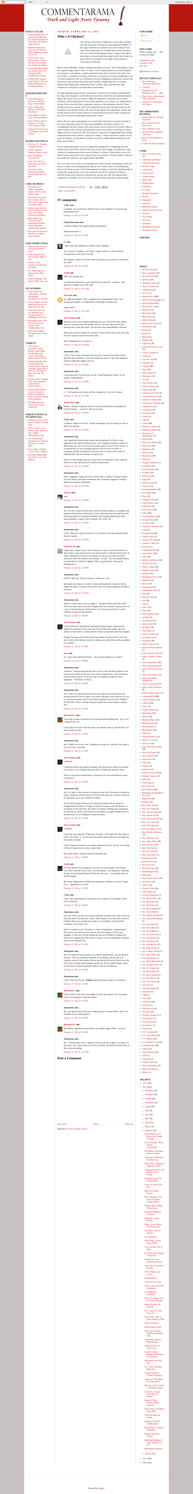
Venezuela (146, 1059)
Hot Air (145, 197)
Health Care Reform (150, 560)
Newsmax (146, 213)
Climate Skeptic (148, 176)
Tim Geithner (147, 1018)
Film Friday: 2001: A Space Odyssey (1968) (154, 1318)
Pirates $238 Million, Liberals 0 (153, 1213)
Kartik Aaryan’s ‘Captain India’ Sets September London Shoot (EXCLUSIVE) (38, 382)
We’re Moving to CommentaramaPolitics (151, 82)
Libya (144, 706)
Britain (145, 337)
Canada (145, 356)
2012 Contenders (149, 273)
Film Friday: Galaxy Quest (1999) (153, 1242)
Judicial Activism (149, 644)
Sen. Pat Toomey (149, 968)
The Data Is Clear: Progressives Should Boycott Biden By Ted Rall (37, 173)
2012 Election (147, 276)
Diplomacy (146, 449)
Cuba (144, 420)
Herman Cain (147, 563)
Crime (144, 416)
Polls (144, 779)
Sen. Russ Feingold (150, 975)
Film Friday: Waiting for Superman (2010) (154, 1165)
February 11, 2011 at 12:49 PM (76, 500)
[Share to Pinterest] (106, 187)
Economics (146, 466)
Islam (144, 607)
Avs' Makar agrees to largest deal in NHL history (36, 273)
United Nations (148, 1052)
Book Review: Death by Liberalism (154, 1429)
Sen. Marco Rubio (149, 955)
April (147, 1122)
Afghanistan (147, 290)
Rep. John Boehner (149, 829)
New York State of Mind (152, 747)
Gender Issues (147, 537)
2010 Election (147, 270)
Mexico (145, 716)
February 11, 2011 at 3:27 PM (76, 984)
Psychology (146, 783)
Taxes (144, 998)
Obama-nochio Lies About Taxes (152, 1347)
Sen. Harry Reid (148, 928)
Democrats (146, 446)
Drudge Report (148, 183)
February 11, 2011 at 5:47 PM (76, 1018)
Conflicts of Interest (150, 400)
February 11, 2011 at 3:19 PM (76, 944)
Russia (144, 875)
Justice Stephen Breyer (151, 693)
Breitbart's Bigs (148, 166)
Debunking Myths (149, 430)
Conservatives (147, 406)
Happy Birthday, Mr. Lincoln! (153, 1305)
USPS (144, 1055)
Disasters (145, 453)
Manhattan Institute (150, 207)
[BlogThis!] (98, 187)
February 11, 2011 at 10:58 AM (76, 345)
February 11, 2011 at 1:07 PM (76, 646)
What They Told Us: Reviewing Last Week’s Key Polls (37, 163)
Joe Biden (146, 627)
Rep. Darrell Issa (149, 815)
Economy (146, 473)
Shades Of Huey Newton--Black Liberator (152, 1402)
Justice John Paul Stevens (152, 669)
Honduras (146, 580)
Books (144, 330)
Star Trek (146, 985)
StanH (66, 273)
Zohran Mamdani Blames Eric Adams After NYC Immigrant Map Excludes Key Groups (38, 72)
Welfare (145, 1072)
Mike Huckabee (148, 723)
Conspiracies (147, 410)
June (147, 1115)
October (148, 1099)
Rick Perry (146, 865)
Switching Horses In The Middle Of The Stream (154, 1172)
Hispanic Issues (148, 570)
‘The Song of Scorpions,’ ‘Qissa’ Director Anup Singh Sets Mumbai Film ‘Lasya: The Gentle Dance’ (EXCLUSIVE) (37, 352)
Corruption (146, 413)
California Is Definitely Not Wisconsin (154, 1158)
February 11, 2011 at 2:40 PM (76, 905)
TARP (144, 995)
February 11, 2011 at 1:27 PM (76, 751)
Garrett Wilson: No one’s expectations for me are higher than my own (38, 304)
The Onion (146, 220)
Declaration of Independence (148, 434)
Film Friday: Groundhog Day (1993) (154, 1410)
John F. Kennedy (149, 634)
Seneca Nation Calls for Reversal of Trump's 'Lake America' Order (37, 123)
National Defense (149, 737)
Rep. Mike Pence (149, 838)
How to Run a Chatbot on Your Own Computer (37, 450)
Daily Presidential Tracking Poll (35, 157)
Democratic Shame (149, 442)
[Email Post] (91, 187)
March (148, 1127)
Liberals (145, 703)
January (148, 1454)
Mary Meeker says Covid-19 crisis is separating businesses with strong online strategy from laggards (37, 223)
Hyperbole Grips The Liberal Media (153, 1179)
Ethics (144, 496)
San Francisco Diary (150, 878)
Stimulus (145, 992)
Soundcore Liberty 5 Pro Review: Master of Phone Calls (38, 422)
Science (145, 885)
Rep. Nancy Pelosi (149, 841)
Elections (145, 486)
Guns (144, 557)
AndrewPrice (69, 403)
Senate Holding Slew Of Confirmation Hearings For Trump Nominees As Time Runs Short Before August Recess (38, 39)
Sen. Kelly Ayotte (149, 948)
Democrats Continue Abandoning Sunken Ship (154, 1333)
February (149, 1131)
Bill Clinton (147, 313)
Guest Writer (147, 553)
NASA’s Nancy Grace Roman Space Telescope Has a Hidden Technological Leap (37, 431)
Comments (147, 41)
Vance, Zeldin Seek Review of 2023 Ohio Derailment (36, 109)
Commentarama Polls (150, 393)
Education (146, 476)
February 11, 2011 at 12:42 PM (76, 466)
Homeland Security (150, 577)
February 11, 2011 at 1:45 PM (76, 818)
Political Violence (149, 776)
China (144, 369)
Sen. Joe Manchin (149, 938)
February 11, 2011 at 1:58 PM (76, 857)
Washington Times (149, 230)
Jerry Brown (147, 621)
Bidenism (146, 310)
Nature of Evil (148, 740)
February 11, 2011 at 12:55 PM (76, 593)
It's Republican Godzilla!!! (150, 1293)
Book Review (147, 327)
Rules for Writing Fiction (152, 1192)
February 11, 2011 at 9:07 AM (76, 215)
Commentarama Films (151, 163)
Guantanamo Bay (149, 550)
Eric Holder (147, 493)
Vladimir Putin (148, 1062)
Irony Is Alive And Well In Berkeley (154, 1287)
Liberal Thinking (149, 700)
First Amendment (149, 516)
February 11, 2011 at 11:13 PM (76, 1052)
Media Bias (146, 713)
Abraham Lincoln (149, 283)
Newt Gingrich (148, 756)
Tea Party (146, 1005)
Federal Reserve (148, 503)
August (148, 1106)
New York (146, 743)
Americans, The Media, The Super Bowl (154, 1380)
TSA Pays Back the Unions (152, 1416)
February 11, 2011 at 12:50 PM (76, 523)
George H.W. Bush (149, 540)
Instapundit (146, 200)
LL (65, 242)
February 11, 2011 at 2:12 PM (76, 888)
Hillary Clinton (148, 567)
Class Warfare (147, 383)
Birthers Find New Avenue (152, 1435)
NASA (145, 733)
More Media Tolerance (154, 1449)
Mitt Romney (147, 730)
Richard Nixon (148, 862)
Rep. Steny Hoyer (149, 855)
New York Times (149, 752)
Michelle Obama (148, 720)
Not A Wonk (147, 217)
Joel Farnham (70, 318)
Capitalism (146, 363)
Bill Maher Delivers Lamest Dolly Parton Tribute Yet (36, 404)
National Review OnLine (152, 210)
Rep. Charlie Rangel (150, 812)
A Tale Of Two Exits (153, 1282)
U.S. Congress (148, 1032)
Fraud (144, 530)
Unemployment (148, 1045)
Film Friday (147, 510)
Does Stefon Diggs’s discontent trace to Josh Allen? (37, 333)
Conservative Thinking (151, 403)
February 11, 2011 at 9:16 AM (76, 266)
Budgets (145, 340)
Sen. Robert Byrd (149, 971)
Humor (145, 584)
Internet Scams (148, 597)
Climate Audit (147, 173)
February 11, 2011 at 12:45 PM (76, 486)
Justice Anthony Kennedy (152, 647)
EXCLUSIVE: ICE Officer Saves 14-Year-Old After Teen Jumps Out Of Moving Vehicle (37, 61)
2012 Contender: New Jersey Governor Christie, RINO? (153, 1199)
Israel (144, 610)
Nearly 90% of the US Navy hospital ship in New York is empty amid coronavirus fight (38, 201)
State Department (149, 988)
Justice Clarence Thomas (152, 657)
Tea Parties (146, 1002)
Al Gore (145, 293)
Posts (145, 36)
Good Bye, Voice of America (152, 1232)
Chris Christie (147, 373)
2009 (145, 1463)
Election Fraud (148, 483)
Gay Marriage (147, 533)
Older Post (129, 1124)
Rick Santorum (148, 868)
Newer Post (62, 1124)
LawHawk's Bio (146, 63)
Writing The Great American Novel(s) (153, 1260)
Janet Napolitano (148, 614)
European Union (148, 500)
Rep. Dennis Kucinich (151, 819)
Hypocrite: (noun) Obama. (152, 1219)
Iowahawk (146, 203)
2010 (145, 1459)
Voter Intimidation (149, 1066)
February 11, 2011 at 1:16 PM (76, 709)
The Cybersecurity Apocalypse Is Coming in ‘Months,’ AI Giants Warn (38, 442)
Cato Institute (147, 170)
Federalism (146, 506)
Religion (145, 802)
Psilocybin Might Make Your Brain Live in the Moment (37, 457)
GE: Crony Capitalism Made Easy (153, 1368)
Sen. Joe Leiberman (150, 934)
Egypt (144, 479)
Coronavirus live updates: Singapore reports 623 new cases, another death (37, 190)
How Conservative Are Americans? (151, 124)
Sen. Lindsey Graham (151, 951)
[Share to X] (101, 187)
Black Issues (147, 317)
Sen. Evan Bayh (148, 924)
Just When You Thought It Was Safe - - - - (154, 1254)
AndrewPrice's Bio (147, 60)
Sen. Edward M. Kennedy (152, 919)
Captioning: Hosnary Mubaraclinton (153, 1340)
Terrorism (146, 1012)
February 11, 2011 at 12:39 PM (76, 430)
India (144, 594)
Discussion (146, 456)
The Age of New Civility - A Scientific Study (154, 1386)
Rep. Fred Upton (149, 825)
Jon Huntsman (147, 637)
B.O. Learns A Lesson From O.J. (153, 1312)
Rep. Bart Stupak (149, 809)
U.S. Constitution (149, 1035)
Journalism (146, 641)
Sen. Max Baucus (149, 958)
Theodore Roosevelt (150, 1015)
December (149, 1091)
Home (95, 1124)
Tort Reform (147, 1025)
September (149, 1103)
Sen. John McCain (149, 944)
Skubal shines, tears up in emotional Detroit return (37, 248)
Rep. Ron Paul (148, 851)
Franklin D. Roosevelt (151, 526)
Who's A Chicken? (152, 1323)
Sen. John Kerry (148, 941)
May (147, 1118)
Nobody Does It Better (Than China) (154, 1207)
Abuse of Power (148, 286)
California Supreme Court (152, 347)
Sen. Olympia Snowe (150, 965)
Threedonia (146, 224)
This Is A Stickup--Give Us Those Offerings (154, 1299)
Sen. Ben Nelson (148, 902)
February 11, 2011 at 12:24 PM (76, 365)
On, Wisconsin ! (151, 1237)
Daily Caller (147, 180)
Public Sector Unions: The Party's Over (153, 1225)
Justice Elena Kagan (150, 666)
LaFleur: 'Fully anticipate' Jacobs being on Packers (37, 265)
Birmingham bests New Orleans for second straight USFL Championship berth (37, 324)
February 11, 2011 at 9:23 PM (76, 1032)
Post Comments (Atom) (77, 1129)
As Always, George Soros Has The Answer (152, 1394)
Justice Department (149, 662)
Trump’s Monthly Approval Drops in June (37, 151)
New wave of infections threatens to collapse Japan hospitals (37, 233)
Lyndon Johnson (148, 710)
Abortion (145, 280)
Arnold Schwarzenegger (151, 300)
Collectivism (147, 390)
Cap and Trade (148, 359)
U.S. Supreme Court (150, 1042)
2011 (145, 1087)
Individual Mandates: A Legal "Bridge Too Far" (154, 1442)
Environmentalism (149, 489)
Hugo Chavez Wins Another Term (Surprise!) (153, 97)
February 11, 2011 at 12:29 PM (76, 413)
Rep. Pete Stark (148, 848)
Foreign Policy (148, 520)
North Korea (147, 759)
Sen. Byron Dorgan (150, 909)
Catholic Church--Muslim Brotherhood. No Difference (154, 1354)
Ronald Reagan (148, 872)
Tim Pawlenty (147, 1022)
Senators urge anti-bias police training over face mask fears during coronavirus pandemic (38, 211)
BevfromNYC (69, 715)
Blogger (101, 1488)
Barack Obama (148, 303)
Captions (145, 366)
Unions (145, 1049)
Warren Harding (148, 1069)
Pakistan (145, 766)
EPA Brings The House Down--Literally (154, 1152)
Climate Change (148, 386)
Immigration (147, 587)
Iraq (143, 604)
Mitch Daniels (147, 727)
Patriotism (146, 769)
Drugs (144, 459)
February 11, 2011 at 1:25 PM (76, 734)
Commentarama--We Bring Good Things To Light (153, 1136)
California (146, 343)
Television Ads (148, 1008)
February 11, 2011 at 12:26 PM (76, 382)
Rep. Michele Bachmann (152, 832)
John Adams (147, 631)
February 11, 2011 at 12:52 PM (76, 540)
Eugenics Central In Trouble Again (152, 1422)
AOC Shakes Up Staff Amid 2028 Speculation (37, 116)
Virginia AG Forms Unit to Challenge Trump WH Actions (38, 131)
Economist (146, 186)
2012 (145, 1083)
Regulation (146, 799)
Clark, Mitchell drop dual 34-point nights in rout (37, 256)
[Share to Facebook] (103, 187)
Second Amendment (150, 895)
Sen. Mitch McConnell (151, 961)
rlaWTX (67, 493)
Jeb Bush (145, 617)
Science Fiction (148, 888)
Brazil (144, 333)
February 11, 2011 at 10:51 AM (76, 311)
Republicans (147, 858)
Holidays (145, 573)
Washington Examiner (151, 227)
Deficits (145, 439)
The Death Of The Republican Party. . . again (152, 91)
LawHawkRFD (69, 191)
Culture (145, 423)
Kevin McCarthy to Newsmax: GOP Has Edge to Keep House (36, 101)
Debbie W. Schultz (149, 427)
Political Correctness (150, 773)
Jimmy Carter (147, 624)
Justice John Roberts (150, 675)
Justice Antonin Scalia (151, 653)
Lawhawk (146, 87)
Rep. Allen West (148, 805)
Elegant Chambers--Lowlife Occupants (153, 1374)
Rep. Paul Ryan (148, 845)
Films (144, 513)
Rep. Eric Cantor (149, 822)
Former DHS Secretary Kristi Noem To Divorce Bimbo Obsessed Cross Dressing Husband (38, 82)
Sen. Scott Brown (149, 978)
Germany (145, 547)
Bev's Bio (143, 66)
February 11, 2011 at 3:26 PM (76, 970)
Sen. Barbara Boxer (150, 898)
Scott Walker (147, 892)
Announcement (151, 1278)
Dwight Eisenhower (150, 463)
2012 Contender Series (151, 129)
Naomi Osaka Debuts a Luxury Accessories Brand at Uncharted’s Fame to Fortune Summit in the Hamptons (38, 394)
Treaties (145, 1029)
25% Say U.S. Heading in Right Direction (37, 145)
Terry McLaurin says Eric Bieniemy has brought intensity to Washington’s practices (37, 313)
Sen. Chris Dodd (148, 912)
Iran (143, 600)
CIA (144, 379)
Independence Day (149, 590)
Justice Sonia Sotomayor (152, 687)
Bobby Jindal (147, 320)
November (149, 1094)
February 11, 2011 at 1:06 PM (76, 616)
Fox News (146, 190)
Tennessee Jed (69, 546)
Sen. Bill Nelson (148, 905)
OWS (144, 763)
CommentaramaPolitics (151, 160)
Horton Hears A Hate (153, 1327)
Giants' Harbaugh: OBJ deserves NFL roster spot (38, 280)
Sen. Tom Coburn (149, 981)
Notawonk (68, 295)
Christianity (146, 376)
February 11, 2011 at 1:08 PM (76, 661)
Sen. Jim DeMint (149, 931)
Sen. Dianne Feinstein (151, 915)
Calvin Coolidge (148, 353)
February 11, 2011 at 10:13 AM (76, 289)
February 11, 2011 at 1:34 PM (76, 782)
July (147, 1111)
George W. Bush (148, 543)
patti (66, 653)
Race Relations (148, 789)
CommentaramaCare (150, 396)
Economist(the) (148, 469)
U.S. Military (147, 1039)
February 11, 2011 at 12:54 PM (76, 568)
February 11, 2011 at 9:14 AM (76, 235)
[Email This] (95, 187)
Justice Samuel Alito (150, 684)
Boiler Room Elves (149, 323)
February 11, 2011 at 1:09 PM (76, 683)
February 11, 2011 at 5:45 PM (76, 1001)
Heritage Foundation (150, 193)
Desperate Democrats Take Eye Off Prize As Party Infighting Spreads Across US (38, 51)
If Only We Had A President (153, 144)
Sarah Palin (146, 882)
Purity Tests (147, 786)
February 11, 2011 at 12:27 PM (76, 396)
